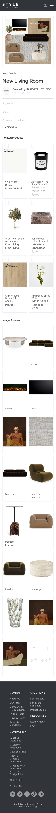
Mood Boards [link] (9, 73)
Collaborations (18, 751)
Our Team (15, 703)
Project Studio (38, 710)
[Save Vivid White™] (7, 146)
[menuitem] (46, 5)
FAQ (32, 726)
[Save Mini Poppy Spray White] (33, 260)
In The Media (17, 714)
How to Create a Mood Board (16, 759)
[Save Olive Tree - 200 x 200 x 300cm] (7, 203)
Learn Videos (37, 721)
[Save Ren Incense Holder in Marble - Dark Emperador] (33, 203)
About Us (15, 698)
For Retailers (37, 698)
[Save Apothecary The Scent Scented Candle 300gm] (33, 146)
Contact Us (16, 786)
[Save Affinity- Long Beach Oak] (7, 260)
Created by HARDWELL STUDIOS (31, 89)
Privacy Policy (18, 718)
